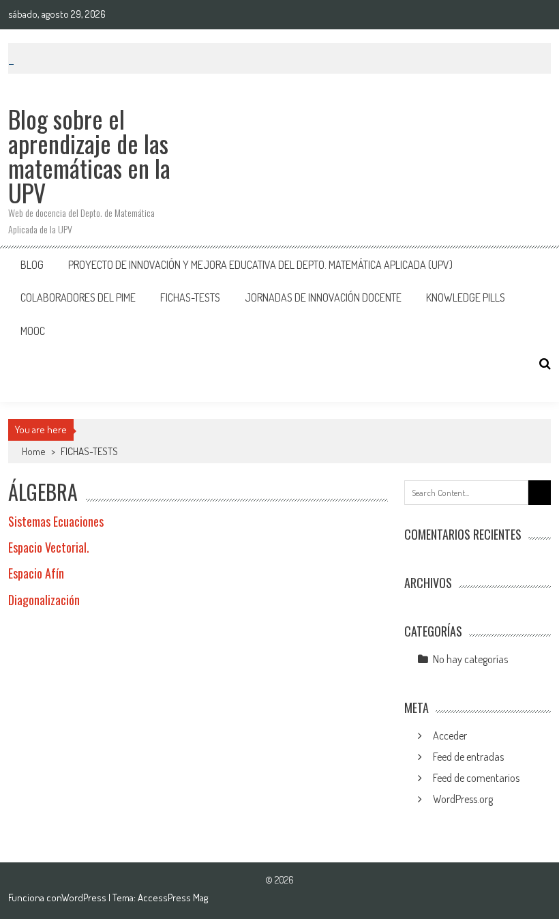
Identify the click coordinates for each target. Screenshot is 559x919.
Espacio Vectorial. (48, 547)
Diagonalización (44, 600)
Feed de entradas (468, 756)
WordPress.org (463, 799)
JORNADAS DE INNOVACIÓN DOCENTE (323, 297)
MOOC (32, 331)
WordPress (84, 897)
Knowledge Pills (465, 297)
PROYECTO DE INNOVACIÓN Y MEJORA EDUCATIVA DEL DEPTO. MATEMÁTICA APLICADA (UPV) (260, 265)
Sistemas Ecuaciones (56, 521)
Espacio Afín (36, 573)
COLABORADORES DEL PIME (78, 297)
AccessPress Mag (173, 897)
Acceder (450, 735)
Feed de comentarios (476, 778)
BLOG (32, 265)
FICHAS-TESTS (190, 297)
